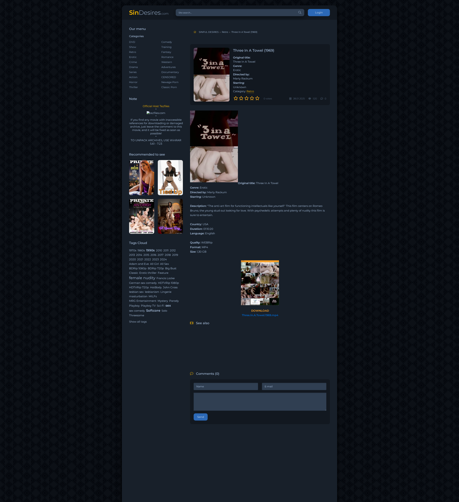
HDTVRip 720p (139, 287)
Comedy (166, 42)
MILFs (153, 296)
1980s (141, 250)
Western (166, 62)
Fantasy (166, 52)
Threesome (136, 315)
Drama (133, 67)
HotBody (156, 287)
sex (168, 306)
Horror (133, 82)
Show (132, 47)
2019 (175, 255)
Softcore (153, 311)
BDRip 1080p (137, 268)
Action (133, 77)
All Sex (164, 264)
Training (166, 47)
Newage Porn (169, 82)
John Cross (170, 287)
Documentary (170, 72)
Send (200, 417)
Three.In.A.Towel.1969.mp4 (260, 315)
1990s (150, 250)
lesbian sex (136, 292)
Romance (167, 57)
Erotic (133, 57)
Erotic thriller (148, 273)
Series (133, 72)
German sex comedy (143, 283)
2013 (132, 255)
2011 (166, 250)
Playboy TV (148, 305)
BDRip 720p (156, 268)
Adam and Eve (139, 264)
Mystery (163, 300)
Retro (132, 52)
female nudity (142, 278)
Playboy (134, 305)
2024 (163, 259)
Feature (163, 273)
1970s (132, 250)
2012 (173, 250)
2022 (147, 259)
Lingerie (165, 292)
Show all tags (138, 321)
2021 (140, 259)
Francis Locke (166, 278)
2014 (139, 255)
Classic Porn (169, 87)
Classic (133, 273)
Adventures (168, 67)
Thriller (133, 87)
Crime (133, 62)
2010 (159, 250)
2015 (146, 255)
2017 (161, 255)
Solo (164, 310)
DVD (132, 42)
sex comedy (137, 310)
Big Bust (170, 268)
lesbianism (152, 292)
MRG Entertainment (142, 300)
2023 (155, 259)
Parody (174, 300)
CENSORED (168, 77)
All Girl (154, 264)
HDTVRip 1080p (168, 283)
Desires (149, 12)
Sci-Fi (160, 305)
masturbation (138, 296)
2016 (153, 255)
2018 (168, 255)
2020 (132, 259)
